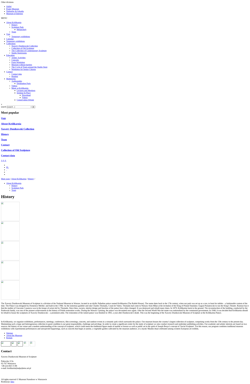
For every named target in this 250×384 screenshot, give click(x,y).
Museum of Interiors (14, 14)
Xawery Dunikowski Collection (17, 129)
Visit (3, 118)
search (3, 107)
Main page (5, 179)
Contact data (8, 155)
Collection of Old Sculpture (15, 150)
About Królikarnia (11, 123)
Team (4, 139)
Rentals (9, 338)
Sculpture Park (17, 188)
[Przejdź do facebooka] (6, 170)
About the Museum (14, 335)
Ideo (12, 382)
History (5, 134)
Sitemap (9, 333)
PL (7, 167)
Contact (5, 144)
